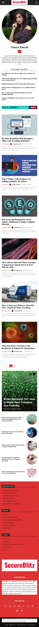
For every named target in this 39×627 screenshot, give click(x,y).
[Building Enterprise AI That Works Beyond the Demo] (32, 432)
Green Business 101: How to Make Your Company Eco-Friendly (19, 402)
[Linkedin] (14, 606)
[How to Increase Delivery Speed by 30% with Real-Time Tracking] (19, 291)
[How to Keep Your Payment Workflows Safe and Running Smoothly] (32, 459)
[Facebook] (19, 51)
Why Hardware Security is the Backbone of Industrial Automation (18, 347)
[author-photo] (11, 144)
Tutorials (5, 144)
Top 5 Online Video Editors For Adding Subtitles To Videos (16, 180)
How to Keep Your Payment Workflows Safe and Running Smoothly (11, 459)
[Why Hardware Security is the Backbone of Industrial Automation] (19, 332)
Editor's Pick (6, 227)
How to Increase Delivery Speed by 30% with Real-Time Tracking (18, 306)
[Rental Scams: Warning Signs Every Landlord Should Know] (32, 446)
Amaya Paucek (17, 144)
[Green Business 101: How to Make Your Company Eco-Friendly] (19, 391)
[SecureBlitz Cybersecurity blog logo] (19, 565)
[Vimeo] (32, 606)
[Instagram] (10, 606)
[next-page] (18, 365)
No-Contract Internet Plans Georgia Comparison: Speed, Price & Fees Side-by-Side (18, 264)
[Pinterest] (23, 606)
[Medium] (19, 606)
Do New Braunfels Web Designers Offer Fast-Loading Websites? (17, 139)
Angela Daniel (7, 409)
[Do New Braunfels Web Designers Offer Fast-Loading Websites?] (19, 125)
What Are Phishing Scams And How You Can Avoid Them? (13, 472)
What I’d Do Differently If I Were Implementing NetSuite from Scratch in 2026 (12, 419)
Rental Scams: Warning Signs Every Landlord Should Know (13, 445)
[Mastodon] (21, 610)
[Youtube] (17, 610)
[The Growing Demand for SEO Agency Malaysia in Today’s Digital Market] (19, 206)
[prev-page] (3, 365)
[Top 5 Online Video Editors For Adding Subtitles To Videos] (19, 165)
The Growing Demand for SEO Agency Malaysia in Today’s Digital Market (18, 221)
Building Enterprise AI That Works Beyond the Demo (18, 84)
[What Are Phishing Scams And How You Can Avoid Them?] (32, 472)
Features (5, 184)
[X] (28, 606)
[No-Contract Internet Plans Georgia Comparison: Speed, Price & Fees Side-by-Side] (19, 248)
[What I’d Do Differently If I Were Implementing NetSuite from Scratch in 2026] (32, 419)
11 (15, 365)
